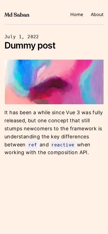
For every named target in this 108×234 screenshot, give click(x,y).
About (97, 14)
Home (76, 14)
